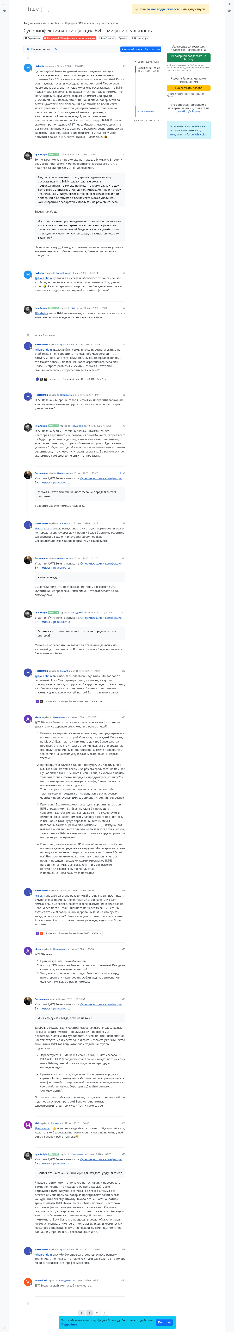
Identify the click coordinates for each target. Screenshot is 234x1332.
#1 (124, 66)
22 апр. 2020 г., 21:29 (96, 308)
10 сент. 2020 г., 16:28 (99, 425)
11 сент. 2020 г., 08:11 (82, 890)
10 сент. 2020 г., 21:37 (86, 558)
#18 (123, 1154)
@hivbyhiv (41, 313)
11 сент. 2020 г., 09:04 (88, 1249)
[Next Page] (104, 1313)
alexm (38, 717)
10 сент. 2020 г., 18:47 (86, 473)
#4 (124, 308)
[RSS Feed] (55, 49)
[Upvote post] (105, 144)
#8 (124, 473)
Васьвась (40, 473)
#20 (123, 1280)
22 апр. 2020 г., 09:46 (69, 66)
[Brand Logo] (38, 9)
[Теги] (4, 11)
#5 (124, 344)
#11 (123, 612)
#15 (123, 949)
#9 (124, 523)
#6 (124, 394)
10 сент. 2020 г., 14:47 (89, 394)
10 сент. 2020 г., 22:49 (99, 612)
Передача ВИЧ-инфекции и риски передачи (71, 38)
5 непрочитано (146, 111)
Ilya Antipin (41, 154)
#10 (123, 558)
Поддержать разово (188, 88)
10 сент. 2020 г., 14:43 (88, 344)
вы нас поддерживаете (163, 9)
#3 (124, 273)
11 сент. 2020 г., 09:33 (87, 1280)
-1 (110, 706)
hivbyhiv (39, 66)
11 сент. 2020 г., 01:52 (88, 671)
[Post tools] (123, 144)
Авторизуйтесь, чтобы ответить (141, 49)
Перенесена (33, 38)
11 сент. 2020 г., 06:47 (82, 717)
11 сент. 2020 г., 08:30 (82, 949)
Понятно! (164, 1322)
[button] (4, 1328)
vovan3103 (41, 1280)
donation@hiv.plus (188, 111)
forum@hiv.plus (197, 134)
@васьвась (42, 528)
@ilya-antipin (43, 278)
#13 (123, 717)
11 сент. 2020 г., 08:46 (77, 1123)
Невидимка (41, 344)
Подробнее (69, 1324)
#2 (124, 154)
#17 (123, 1123)
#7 (124, 425)
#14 (123, 890)
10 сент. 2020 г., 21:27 (86, 523)
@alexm (40, 895)
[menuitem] (229, 4)
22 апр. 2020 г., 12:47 (83, 154)
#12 (123, 671)
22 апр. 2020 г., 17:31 (83, 273)
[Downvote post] (116, 144)
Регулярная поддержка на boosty (188, 57)
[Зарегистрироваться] (229, 11)
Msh (37, 1123)
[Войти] (229, 4)
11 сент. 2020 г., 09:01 (99, 1154)
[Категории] (4, 4)
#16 (123, 999)
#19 (123, 1249)
